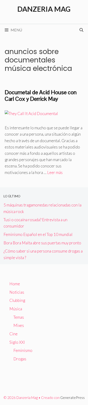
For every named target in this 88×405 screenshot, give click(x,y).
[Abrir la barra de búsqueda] (81, 30)
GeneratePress (72, 397)
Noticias (16, 292)
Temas (18, 317)
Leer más (55, 172)
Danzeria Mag (44, 9)
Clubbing (17, 300)
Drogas (19, 358)
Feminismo (22, 350)
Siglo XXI (17, 342)
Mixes (18, 325)
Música (15, 308)
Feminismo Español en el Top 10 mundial (38, 234)
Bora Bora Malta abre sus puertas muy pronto (42, 242)
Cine (13, 333)
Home (14, 283)
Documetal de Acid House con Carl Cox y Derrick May (41, 96)
